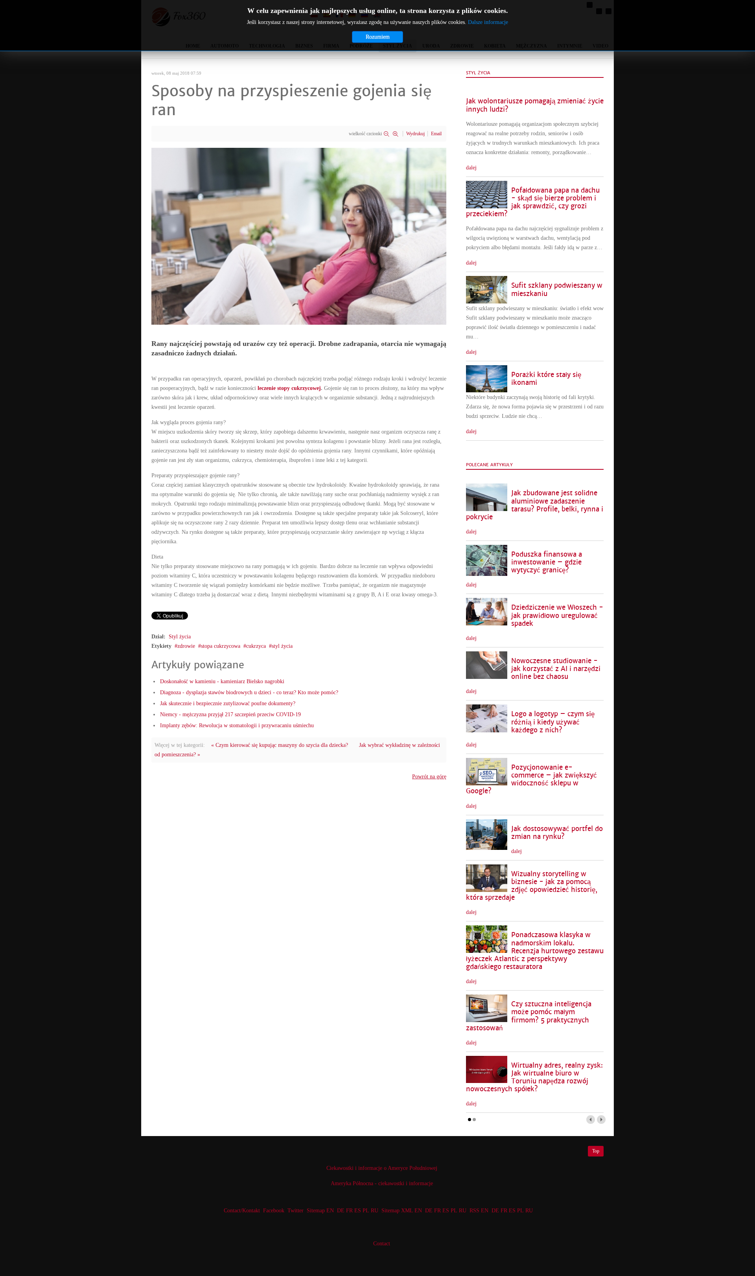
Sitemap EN (321, 1210)
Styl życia (180, 637)
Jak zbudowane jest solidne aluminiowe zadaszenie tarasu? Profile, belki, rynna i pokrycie (534, 505)
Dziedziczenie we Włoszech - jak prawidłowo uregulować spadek (557, 615)
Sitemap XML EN (401, 1210)
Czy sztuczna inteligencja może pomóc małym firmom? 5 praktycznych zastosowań (528, 1016)
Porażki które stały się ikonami (546, 379)
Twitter (295, 1210)
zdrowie (186, 646)
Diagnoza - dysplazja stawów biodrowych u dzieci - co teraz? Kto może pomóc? (249, 692)
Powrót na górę (429, 777)
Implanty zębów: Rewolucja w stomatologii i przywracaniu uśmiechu (237, 725)
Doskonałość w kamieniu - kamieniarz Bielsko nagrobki (222, 681)
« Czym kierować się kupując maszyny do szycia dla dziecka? (279, 745)
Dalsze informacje (488, 22)
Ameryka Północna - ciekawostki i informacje (382, 1183)
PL (366, 1210)
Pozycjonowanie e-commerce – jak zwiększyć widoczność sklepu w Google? (531, 779)
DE (340, 1210)
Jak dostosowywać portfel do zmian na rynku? (557, 833)
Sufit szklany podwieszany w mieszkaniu (556, 289)
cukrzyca (256, 646)
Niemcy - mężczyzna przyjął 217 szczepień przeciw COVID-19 (230, 714)
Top (595, 1151)
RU (374, 1210)
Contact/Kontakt (241, 1210)
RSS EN (479, 1210)
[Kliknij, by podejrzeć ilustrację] (298, 236)
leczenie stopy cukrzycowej (289, 388)
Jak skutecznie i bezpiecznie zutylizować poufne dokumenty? (227, 703)
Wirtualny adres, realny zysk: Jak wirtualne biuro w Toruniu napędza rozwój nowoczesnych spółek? (534, 1077)
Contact (381, 1244)
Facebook (273, 1210)
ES (357, 1210)
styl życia (282, 646)
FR (349, 1210)
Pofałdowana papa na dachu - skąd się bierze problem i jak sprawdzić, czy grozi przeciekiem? (533, 202)
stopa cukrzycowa (220, 646)
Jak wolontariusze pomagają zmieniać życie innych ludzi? (535, 105)
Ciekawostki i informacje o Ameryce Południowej (381, 1168)
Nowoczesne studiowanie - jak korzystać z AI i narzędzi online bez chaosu (555, 669)
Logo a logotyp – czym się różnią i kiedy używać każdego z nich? (553, 722)
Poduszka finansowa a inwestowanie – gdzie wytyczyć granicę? (546, 562)
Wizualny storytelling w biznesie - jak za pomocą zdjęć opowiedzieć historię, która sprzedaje (531, 886)
